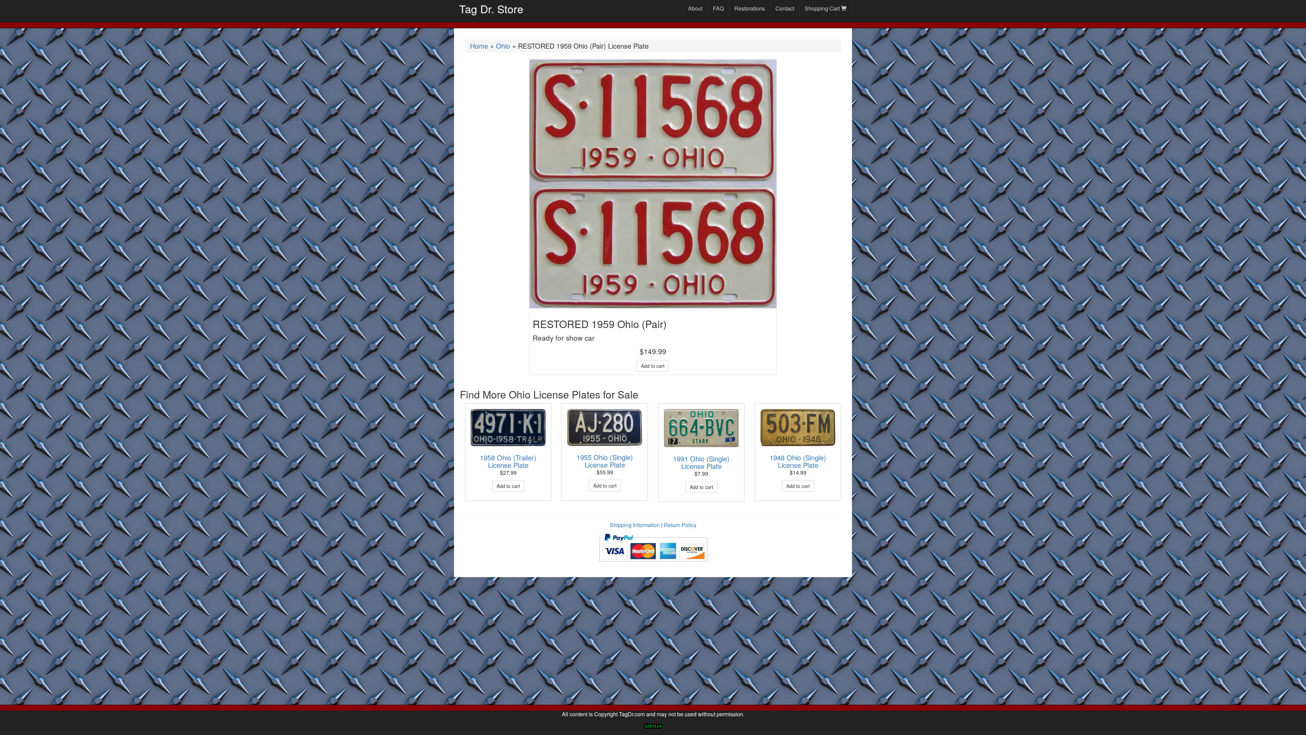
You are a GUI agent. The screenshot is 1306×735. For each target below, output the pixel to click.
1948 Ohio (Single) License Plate (798, 461)
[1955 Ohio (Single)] (604, 427)
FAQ (718, 8)
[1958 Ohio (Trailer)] (508, 427)
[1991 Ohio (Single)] (701, 428)
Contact (784, 8)
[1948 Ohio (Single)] (797, 427)
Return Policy (680, 525)
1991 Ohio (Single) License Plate (701, 462)
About (695, 8)
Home (479, 46)
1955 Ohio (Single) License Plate (604, 461)
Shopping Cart (823, 8)
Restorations (749, 8)
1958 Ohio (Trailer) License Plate (508, 461)
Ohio (503, 46)
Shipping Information (635, 525)
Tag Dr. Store (491, 8)
